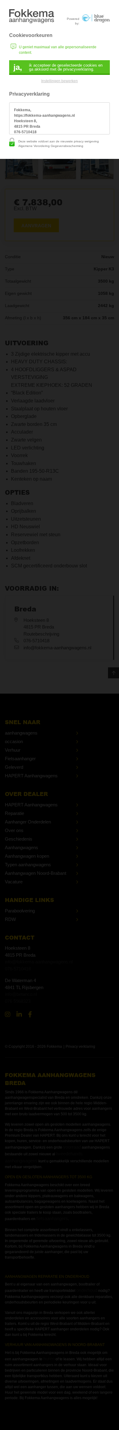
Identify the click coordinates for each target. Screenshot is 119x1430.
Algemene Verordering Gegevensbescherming (50, 146)
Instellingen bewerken (59, 81)
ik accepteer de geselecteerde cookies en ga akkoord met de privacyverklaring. (58, 67)
